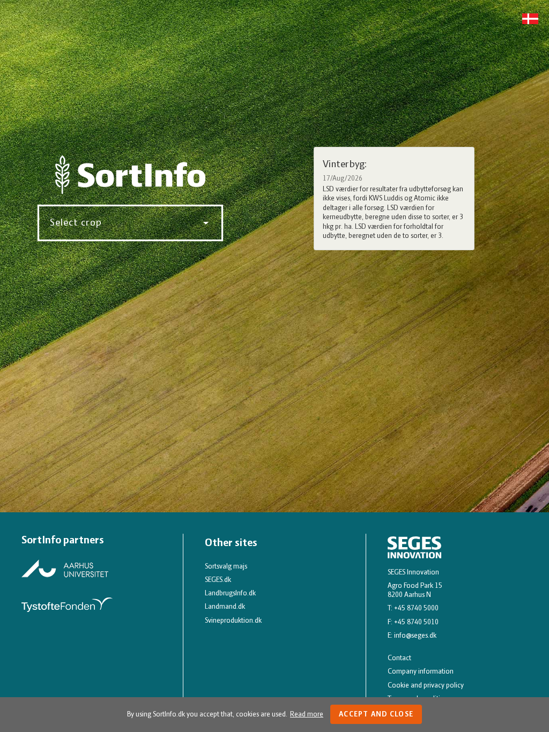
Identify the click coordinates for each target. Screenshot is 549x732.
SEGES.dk (218, 580)
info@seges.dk (415, 636)
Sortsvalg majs (226, 567)
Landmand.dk (225, 607)
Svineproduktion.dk (233, 621)
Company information (421, 672)
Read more (306, 715)
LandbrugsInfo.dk (230, 593)
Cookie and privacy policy (426, 686)
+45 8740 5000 (416, 608)
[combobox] (126, 222)
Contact (399, 658)
